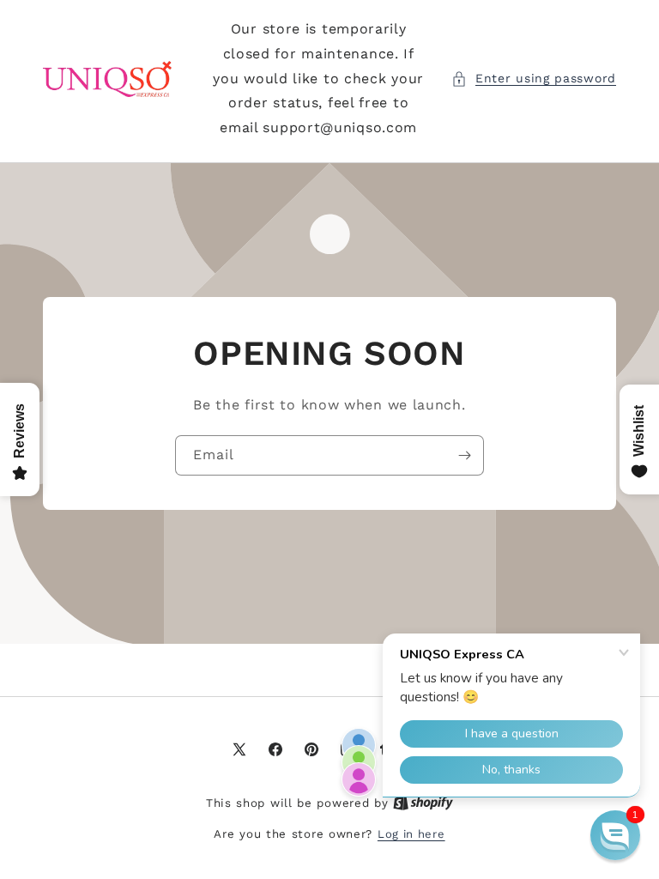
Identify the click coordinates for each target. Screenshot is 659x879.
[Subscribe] (464, 455)
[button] (533, 78)
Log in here (411, 833)
